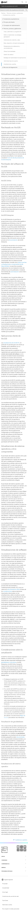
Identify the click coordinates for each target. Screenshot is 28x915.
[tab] (14, 19)
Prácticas (3, 13)
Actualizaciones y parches (9, 15)
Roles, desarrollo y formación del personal (14, 43)
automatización (14, 271)
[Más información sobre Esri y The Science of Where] (4, 850)
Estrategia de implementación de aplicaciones (15, 57)
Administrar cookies (7, 904)
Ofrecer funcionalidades (9, 51)
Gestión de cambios (8, 54)
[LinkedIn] (25, 846)
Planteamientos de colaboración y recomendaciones (12, 47)
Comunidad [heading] (4, 860)
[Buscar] (22, 2)
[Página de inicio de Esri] (4, 2)
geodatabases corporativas (8, 662)
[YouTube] (25, 850)
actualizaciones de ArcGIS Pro (11, 342)
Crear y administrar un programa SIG (12, 31)
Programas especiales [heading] (6, 871)
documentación (13, 240)
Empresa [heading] (3, 867)
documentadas (20, 737)
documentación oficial (14, 589)
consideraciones (7, 591)
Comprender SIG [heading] (5, 863)
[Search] (26, 10)
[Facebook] (18, 846)
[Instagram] (21, 850)
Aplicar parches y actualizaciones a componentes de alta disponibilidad (14, 264)
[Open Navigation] (26, 2)
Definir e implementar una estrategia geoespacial (12, 35)
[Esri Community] (18, 850)
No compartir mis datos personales (10, 908)
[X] (21, 846)
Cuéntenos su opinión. (21, 840)
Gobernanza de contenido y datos (12, 40)
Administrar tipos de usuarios (11, 61)
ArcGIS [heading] (3, 856)
